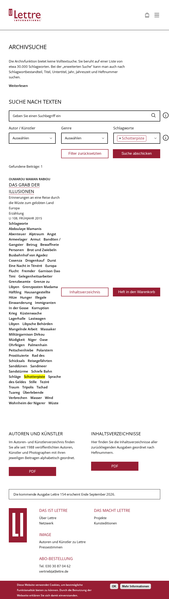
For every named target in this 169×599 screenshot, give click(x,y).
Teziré (44, 382)
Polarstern (45, 350)
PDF (32, 471)
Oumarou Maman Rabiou (29, 179)
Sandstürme (18, 371)
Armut (35, 239)
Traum (14, 387)
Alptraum (36, 234)
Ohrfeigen (17, 345)
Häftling (15, 292)
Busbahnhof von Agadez (28, 255)
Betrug (31, 244)
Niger (32, 339)
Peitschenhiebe (21, 350)
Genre (66, 128)
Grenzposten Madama (40, 287)
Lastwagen (37, 318)
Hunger (26, 297)
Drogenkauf (34, 260)
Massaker (48, 329)
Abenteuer (17, 234)
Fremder (28, 271)
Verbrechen (18, 397)
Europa (51, 265)
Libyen (14, 324)
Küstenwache (31, 313)
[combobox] (32, 138)
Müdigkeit (17, 339)
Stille (33, 382)
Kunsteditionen (105, 523)
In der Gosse (19, 308)
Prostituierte (19, 355)
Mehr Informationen (135, 586)
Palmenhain (37, 345)
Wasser (36, 397)
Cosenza (15, 260)
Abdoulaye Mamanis (25, 228)
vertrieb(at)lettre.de (53, 571)
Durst (51, 260)
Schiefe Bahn (41, 371)
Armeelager (18, 239)
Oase (44, 339)
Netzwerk (46, 523)
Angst (51, 234)
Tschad (42, 387)
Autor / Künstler (22, 128)
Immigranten (45, 302)
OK (114, 586)
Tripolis (27, 387)
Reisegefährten (40, 360)
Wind (49, 397)
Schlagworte (123, 128)
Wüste (53, 403)
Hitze (13, 297)
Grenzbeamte (20, 281)
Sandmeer (38, 366)
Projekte (100, 518)
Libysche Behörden (37, 324)
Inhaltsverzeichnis (85, 291)
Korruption (40, 308)
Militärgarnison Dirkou (27, 334)
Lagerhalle (17, 318)
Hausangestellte (37, 292)
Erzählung (16, 213)
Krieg (13, 313)
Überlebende (33, 392)
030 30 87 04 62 (58, 566)
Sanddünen (18, 366)
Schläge (15, 376)
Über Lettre (47, 518)
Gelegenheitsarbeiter (35, 276)
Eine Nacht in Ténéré (25, 265)
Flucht (14, 271)
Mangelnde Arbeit (23, 329)
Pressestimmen (50, 547)
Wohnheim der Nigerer (27, 403)
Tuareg (14, 392)
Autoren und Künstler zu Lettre (62, 542)
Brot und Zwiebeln (42, 250)
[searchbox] (32, 138)
